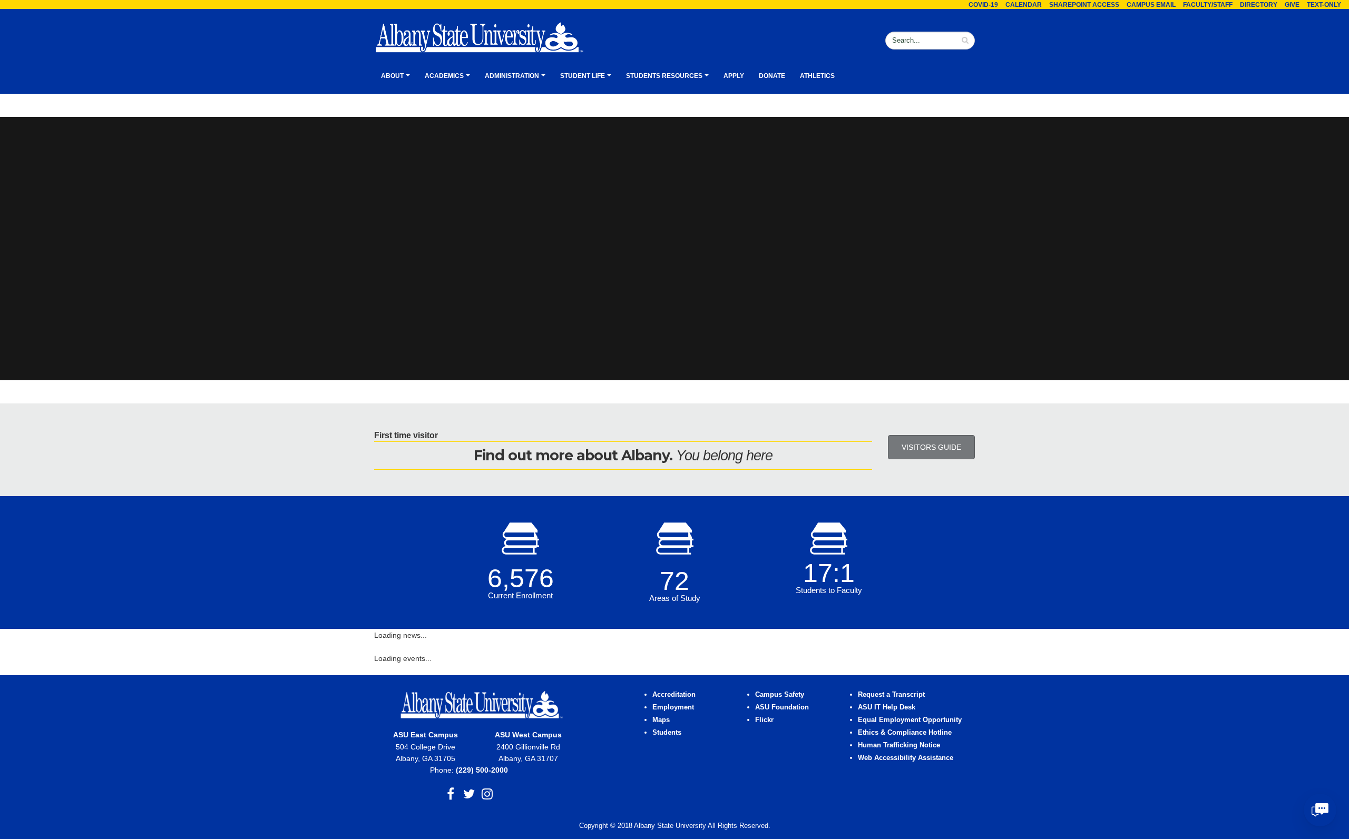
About (392, 76)
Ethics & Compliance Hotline (905, 732)
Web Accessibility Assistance (905, 758)
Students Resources (664, 76)
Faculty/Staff (1208, 4)
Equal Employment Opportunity (910, 720)
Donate (772, 76)
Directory (1258, 4)
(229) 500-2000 (482, 770)
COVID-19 (983, 4)
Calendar (1023, 4)
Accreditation (674, 694)
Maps (661, 720)
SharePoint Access (1084, 4)
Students (666, 732)
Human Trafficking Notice (899, 745)
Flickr (764, 720)
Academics (444, 76)
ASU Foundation (782, 707)
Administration (512, 76)
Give (1292, 4)
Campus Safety (779, 694)
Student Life (582, 76)
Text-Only (1324, 4)
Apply (734, 76)
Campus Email (1151, 4)
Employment (673, 707)
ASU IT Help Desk (886, 707)
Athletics (817, 76)
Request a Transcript (891, 694)
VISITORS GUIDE (931, 447)
